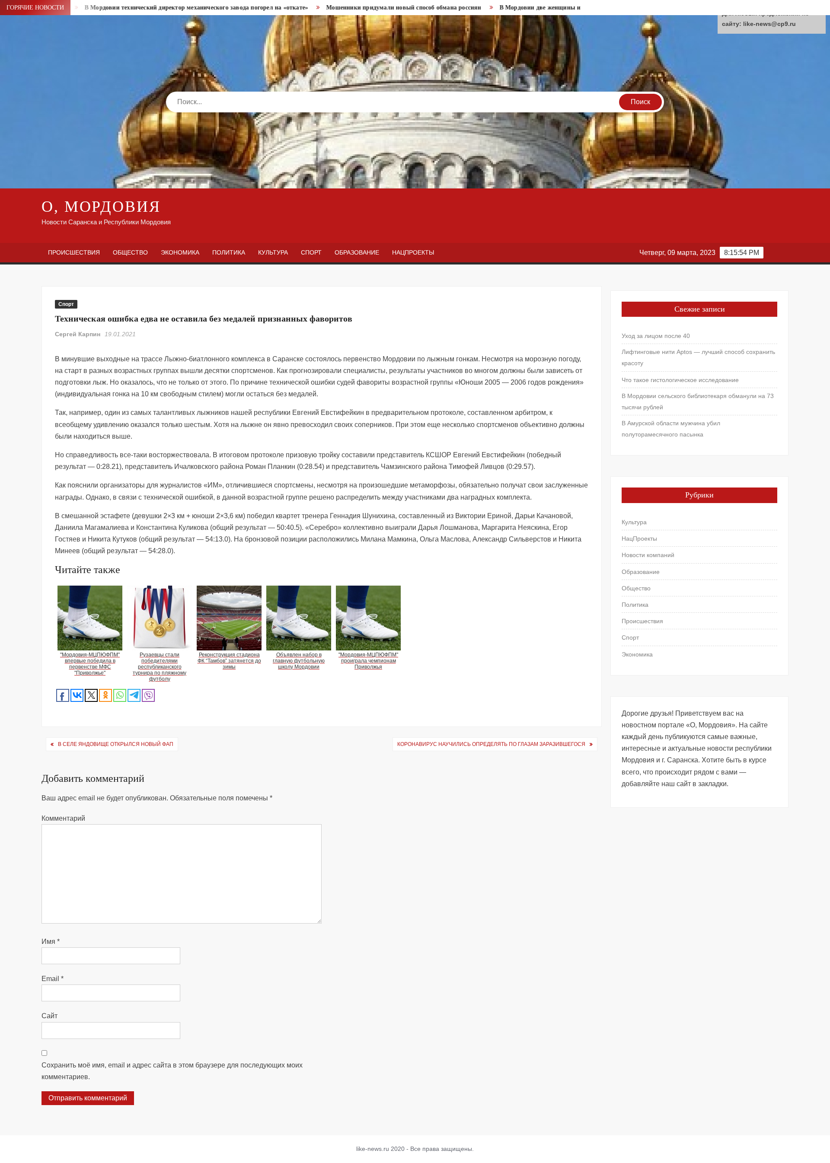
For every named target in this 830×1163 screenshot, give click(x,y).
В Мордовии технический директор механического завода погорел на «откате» (151, 7)
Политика (228, 252)
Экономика (180, 252)
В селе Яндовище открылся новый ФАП (115, 744)
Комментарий (63, 818)
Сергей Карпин (77, 334)
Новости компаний (648, 554)
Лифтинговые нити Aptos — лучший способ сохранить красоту (698, 357)
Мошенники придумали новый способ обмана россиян (358, 7)
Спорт (311, 252)
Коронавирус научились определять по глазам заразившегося (491, 744)
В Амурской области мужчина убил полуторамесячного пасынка (671, 429)
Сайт (49, 1016)
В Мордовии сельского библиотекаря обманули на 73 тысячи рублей (698, 401)
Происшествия (74, 252)
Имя (51, 941)
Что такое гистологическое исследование (680, 379)
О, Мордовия (101, 206)
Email (53, 978)
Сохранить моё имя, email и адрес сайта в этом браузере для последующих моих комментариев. (172, 1070)
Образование (357, 252)
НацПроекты (413, 252)
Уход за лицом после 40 (656, 335)
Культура (273, 252)
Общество (130, 252)
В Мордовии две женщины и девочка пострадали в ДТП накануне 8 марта (560, 7)
